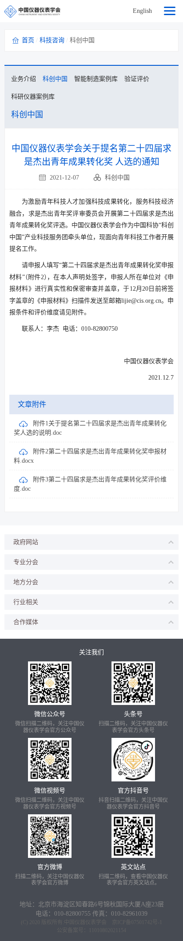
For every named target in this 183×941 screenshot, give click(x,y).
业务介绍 (23, 79)
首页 (28, 40)
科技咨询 (52, 40)
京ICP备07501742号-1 (137, 922)
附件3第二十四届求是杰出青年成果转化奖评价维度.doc (90, 484)
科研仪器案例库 (33, 96)
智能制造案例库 (96, 79)
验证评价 (136, 79)
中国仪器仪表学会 (85, 922)
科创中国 (55, 79)
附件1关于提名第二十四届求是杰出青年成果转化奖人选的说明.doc (90, 428)
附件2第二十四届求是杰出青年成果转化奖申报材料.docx (90, 456)
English (142, 11)
